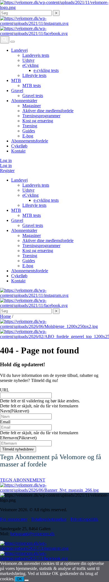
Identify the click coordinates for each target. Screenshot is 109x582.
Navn (14, 411)
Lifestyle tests (34, 75)
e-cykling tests (46, 70)
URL (4, 390)
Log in (6, 160)
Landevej (19, 50)
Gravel (17, 90)
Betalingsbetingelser (49, 519)
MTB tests (31, 85)
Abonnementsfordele (29, 141)
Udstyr (28, 60)
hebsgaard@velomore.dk (32, 533)
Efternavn (18, 437)
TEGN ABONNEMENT (22, 480)
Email (5, 421)
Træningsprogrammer (41, 115)
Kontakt (18, 151)
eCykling (30, 65)
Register (7, 170)
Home (5, 316)
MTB (16, 80)
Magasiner (31, 105)
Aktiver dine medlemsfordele (48, 110)
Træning (29, 125)
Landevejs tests (35, 55)
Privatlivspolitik (84, 519)
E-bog (27, 135)
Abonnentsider (24, 100)
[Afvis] (26, 580)
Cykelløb (19, 146)
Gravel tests (32, 95)
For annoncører (13, 519)
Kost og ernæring (37, 120)
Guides (28, 130)
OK (19, 579)
